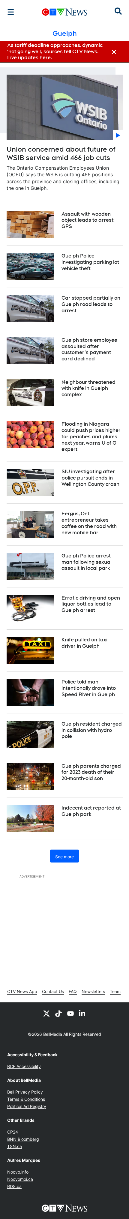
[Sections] (11, 12)
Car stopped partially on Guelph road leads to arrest (91, 304)
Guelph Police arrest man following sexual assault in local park (87, 562)
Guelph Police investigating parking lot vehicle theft (90, 262)
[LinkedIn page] (82, 1013)
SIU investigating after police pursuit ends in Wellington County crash (90, 478)
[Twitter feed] (46, 1013)
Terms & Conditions (26, 1099)
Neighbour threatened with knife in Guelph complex (89, 388)
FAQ (73, 991)
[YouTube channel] (70, 1013)
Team (115, 991)
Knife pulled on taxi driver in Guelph (84, 643)
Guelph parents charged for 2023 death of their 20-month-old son (91, 772)
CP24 (12, 1131)
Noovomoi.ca (20, 1179)
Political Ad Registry (26, 1106)
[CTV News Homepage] (64, 12)
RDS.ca (14, 1186)
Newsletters (93, 991)
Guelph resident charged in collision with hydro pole (92, 730)
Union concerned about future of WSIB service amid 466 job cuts (61, 153)
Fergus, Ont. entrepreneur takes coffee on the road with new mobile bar (89, 523)
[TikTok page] (58, 1013)
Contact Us (53, 991)
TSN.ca (14, 1146)
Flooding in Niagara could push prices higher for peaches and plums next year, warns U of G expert (91, 436)
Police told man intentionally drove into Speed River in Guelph (89, 688)
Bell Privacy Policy (25, 1091)
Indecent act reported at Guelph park (91, 811)
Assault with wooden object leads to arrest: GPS (88, 220)
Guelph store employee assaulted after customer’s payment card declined (89, 349)
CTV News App (22, 991)
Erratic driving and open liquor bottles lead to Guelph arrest (91, 604)
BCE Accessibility (24, 1066)
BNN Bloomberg (23, 1139)
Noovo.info (17, 1171)
